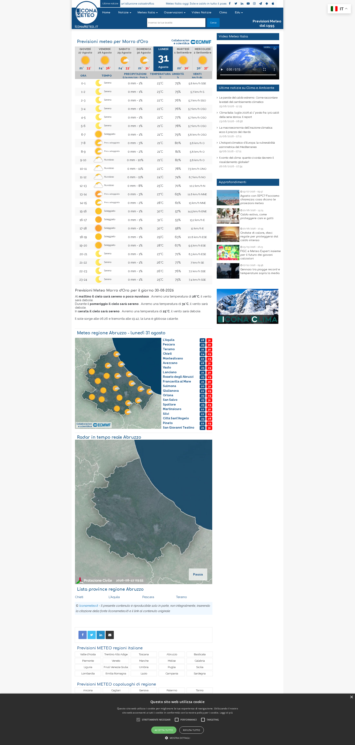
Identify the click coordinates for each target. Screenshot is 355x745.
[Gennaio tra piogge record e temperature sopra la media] (228, 271)
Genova (144, 690)
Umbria (144, 667)
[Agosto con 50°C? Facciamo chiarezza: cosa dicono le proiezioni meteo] (228, 197)
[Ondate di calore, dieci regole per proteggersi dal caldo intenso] (228, 234)
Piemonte (88, 660)
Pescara (148, 597)
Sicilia (199, 667)
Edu (237, 12)
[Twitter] (92, 635)
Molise (172, 660)
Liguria (88, 667)
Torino (199, 690)
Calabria (200, 660)
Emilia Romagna (116, 673)
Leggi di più (226, 712)
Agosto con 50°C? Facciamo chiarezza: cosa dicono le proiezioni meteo (259, 199)
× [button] (351, 697)
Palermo (172, 690)
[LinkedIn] (101, 635)
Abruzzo (172, 654)
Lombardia (88, 673)
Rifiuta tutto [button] (191, 730)
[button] (177, 738)
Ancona (88, 690)
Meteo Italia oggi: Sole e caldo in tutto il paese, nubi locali (177, 3)
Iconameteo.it (88, 606)
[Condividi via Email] (110, 635)
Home (106, 12)
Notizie (123, 12)
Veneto (116, 660)
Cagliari (116, 690)
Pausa (198, 574)
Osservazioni (173, 12)
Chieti (79, 597)
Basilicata (200, 654)
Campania (172, 673)
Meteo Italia (146, 12)
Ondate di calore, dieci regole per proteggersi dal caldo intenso (259, 236)
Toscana (144, 654)
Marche (144, 660)
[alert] (177, 719)
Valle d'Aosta (88, 654)
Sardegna (200, 673)
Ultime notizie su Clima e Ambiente (246, 88)
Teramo (181, 597)
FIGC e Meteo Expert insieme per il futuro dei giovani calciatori (260, 255)
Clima (223, 12)
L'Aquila (114, 597)
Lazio (144, 673)
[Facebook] (82, 635)
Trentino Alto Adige (116, 654)
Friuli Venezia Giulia (116, 667)
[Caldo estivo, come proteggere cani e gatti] (228, 216)
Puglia (172, 667)
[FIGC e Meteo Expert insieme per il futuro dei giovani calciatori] (228, 252)
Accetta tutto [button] (164, 730)
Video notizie (201, 12)
